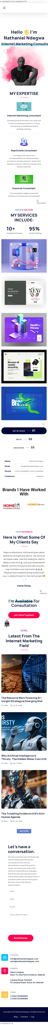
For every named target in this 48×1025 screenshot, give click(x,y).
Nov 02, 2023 (18, 821)
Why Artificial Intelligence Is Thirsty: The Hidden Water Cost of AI (24, 757)
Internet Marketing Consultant (24, 115)
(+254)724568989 (19, 998)
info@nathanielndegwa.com (24, 958)
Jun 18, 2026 (17, 705)
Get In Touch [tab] (24, 430)
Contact (24, 1017)
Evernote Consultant (24, 188)
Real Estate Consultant (24, 150)
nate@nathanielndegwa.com (24, 961)
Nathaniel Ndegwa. (22, 1012)
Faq (32, 1017)
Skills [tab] (24, 439)
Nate (6, 705)
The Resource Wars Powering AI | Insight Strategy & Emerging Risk (22, 699)
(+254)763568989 (19, 996)
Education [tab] (24, 447)
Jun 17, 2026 (17, 763)
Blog (16, 1017)
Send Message (21, 938)
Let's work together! (24, 615)
